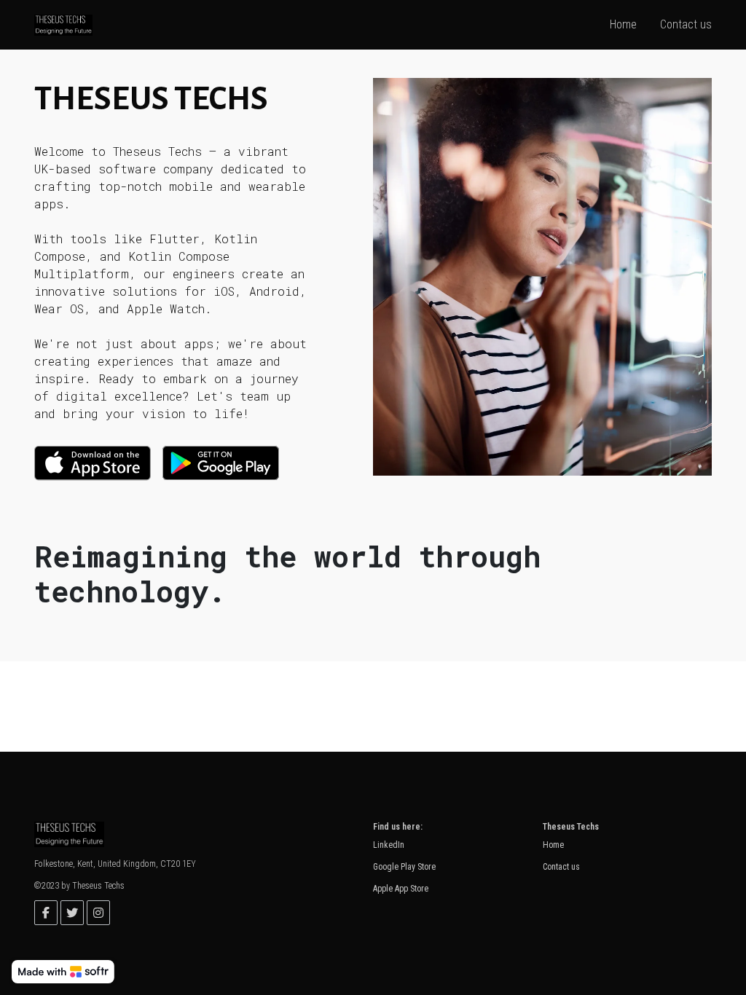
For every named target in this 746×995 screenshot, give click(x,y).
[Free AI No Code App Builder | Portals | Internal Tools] (63, 971)
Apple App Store (400, 889)
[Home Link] (63, 24)
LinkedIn (388, 845)
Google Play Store (404, 867)
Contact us (561, 867)
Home (553, 845)
